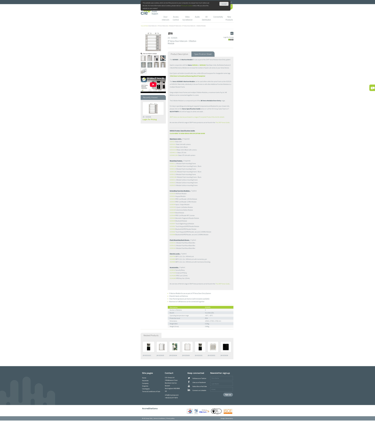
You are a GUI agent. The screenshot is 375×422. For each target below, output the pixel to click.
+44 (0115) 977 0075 (171, 398)
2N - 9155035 (147, 117)
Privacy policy (170, 418)
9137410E (173, 273)
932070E (172, 256)
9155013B (173, 177)
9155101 (195, 65)
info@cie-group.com (172, 395)
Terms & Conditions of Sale (151, 391)
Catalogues (146, 389)
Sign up (228, 394)
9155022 (172, 183)
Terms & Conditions (159, 418)
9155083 (172, 232)
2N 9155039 (224, 355)
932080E (172, 259)
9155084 (172, 235)
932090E (172, 262)
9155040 (172, 215)
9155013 (172, 174)
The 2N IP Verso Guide (222, 122)
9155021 (172, 180)
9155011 (172, 163)
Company (145, 383)
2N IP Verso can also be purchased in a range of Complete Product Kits (192, 117)
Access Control (176, 18)
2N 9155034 (173, 355)
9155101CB (173, 150)
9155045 (172, 218)
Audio (197, 17)
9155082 (172, 229)
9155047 (172, 224)
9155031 (172, 196)
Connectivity (218, 17)
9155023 (172, 185)
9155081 (172, 226)
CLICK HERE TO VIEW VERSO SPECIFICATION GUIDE (187, 133)
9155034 (172, 204)
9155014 (172, 243)
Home (144, 378)
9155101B (173, 147)
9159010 (172, 270)
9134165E (173, 276)
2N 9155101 (198, 355)
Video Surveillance (187, 18)
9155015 (172, 245)
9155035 (172, 207)
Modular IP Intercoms (175, 26)
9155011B (173, 166)
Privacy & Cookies (186, 6)
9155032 (172, 199)
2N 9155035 (160, 355)
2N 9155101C (147, 355)
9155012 (172, 169)
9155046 (172, 221)
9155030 (172, 193)
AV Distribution (206, 18)
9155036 (172, 210)
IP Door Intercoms (163, 26)
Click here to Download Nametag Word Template (187, 76)
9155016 (172, 248)
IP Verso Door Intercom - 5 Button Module (194, 26)
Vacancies (145, 380)
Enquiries (145, 386)
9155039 (172, 213)
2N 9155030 (186, 355)
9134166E (173, 278)
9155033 (172, 202)
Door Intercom (165, 18)
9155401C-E (173, 152)
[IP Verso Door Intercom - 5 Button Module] (153, 42)
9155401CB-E (174, 155)
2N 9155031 (211, 355)
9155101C (203, 65)
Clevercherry (229, 418)
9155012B (173, 172)
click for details (219, 117)
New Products (229, 18)
